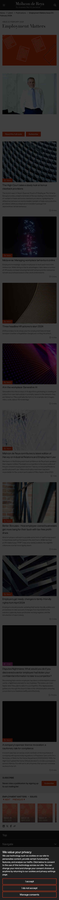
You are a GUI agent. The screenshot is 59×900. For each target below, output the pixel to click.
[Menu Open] (4, 5)
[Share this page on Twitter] (7, 826)
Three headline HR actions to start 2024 (22, 326)
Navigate (7, 844)
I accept (29, 881)
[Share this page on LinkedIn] (3, 826)
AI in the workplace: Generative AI (19, 387)
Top (4, 835)
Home (2, 13)
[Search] (55, 5)
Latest (10, 13)
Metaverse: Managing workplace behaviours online (28, 260)
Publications (21, 13)
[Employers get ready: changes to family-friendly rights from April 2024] (29, 575)
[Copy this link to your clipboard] (14, 826)
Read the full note (13, 134)
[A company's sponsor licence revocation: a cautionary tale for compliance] (29, 721)
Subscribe (33, 134)
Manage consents (29, 894)
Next (7, 799)
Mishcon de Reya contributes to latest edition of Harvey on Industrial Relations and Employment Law (29, 455)
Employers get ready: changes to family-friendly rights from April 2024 (26, 600)
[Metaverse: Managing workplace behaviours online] (29, 237)
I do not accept (29, 888)
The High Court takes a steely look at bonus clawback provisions (24, 187)
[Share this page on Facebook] (11, 826)
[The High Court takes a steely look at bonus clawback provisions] (29, 161)
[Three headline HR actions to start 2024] (29, 303)
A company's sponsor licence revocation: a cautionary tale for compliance (24, 746)
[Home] (29, 5)
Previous (18, 799)
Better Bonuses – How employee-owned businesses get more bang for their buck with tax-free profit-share (29, 529)
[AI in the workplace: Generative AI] (29, 363)
